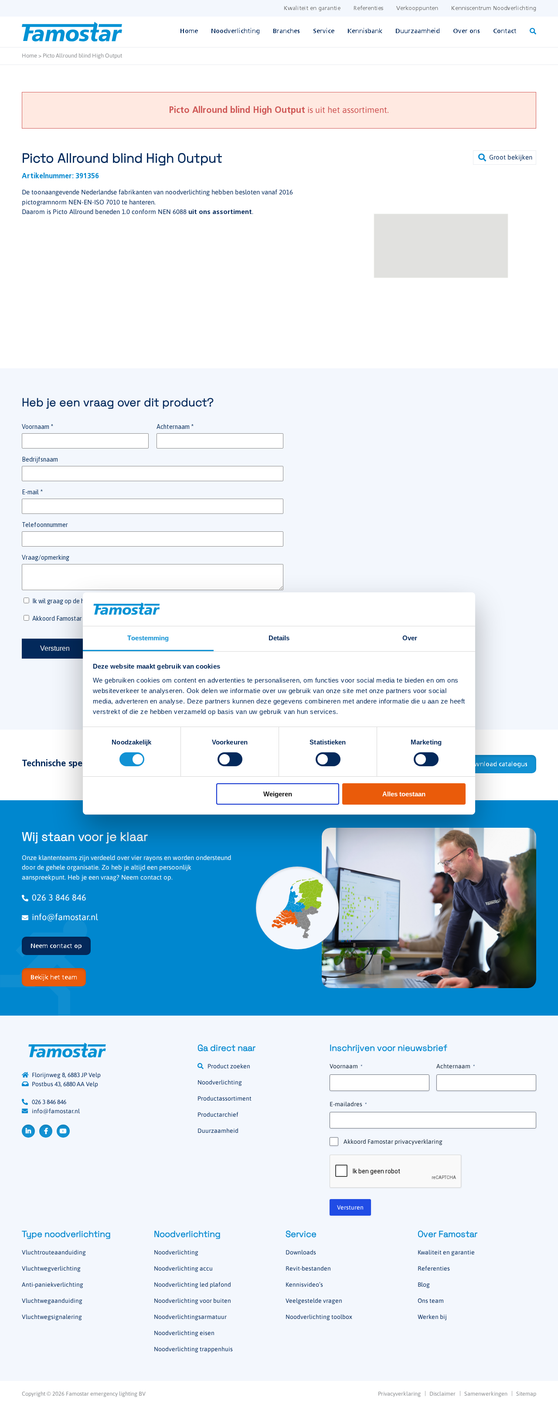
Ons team (431, 1300)
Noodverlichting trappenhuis (193, 1349)
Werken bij (432, 1316)
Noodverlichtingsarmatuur (190, 1316)
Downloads (301, 1252)
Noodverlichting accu (183, 1268)
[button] (504, 157)
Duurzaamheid (417, 31)
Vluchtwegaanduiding (52, 1300)
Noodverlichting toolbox (319, 1316)
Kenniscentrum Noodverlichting (493, 8)
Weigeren (277, 794)
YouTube (63, 1131)
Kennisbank (364, 31)
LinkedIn (28, 1131)
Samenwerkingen (485, 1393)
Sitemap (526, 1393)
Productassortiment (224, 1098)
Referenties (368, 8)
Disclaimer (442, 1393)
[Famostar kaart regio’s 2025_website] (297, 908)
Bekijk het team (54, 978)
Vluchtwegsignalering (52, 1316)
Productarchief (217, 1114)
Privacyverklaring (399, 1393)
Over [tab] (409, 638)
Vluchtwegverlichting (51, 1268)
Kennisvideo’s (304, 1284)
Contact (505, 31)
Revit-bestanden (308, 1268)
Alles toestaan (403, 794)
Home (189, 31)
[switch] (230, 759)
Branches (286, 31)
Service (323, 31)
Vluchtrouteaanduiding (54, 1252)
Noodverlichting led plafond (192, 1284)
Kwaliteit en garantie (312, 8)
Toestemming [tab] (148, 638)
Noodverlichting (235, 31)
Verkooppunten (417, 8)
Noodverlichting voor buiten (192, 1300)
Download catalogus (496, 764)
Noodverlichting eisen (184, 1332)
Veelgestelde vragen (314, 1300)
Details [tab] (279, 638)
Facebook (45, 1131)
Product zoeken (229, 1066)
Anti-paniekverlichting (52, 1284)
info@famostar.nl (65, 917)
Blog (424, 1284)
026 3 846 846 (59, 897)
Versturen (350, 1207)
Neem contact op (56, 946)
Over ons (466, 31)
